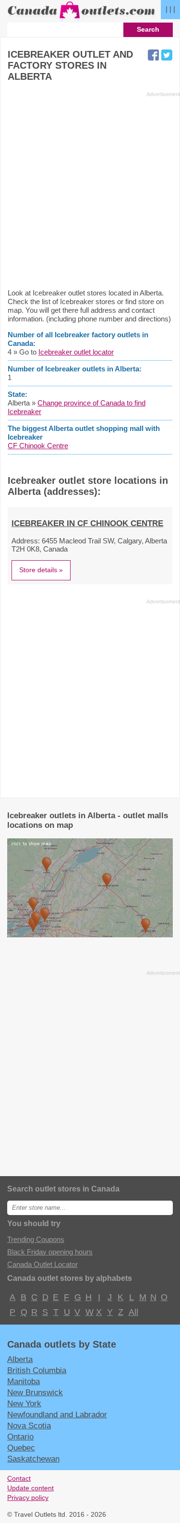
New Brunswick (35, 1392)
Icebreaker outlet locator (76, 352)
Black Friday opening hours (50, 1252)
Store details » (41, 570)
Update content (30, 1488)
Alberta (20, 1359)
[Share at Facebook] (153, 55)
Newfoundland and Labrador (57, 1414)
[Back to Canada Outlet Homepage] (81, 18)
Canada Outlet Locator (42, 1264)
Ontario (20, 1436)
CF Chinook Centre (38, 446)
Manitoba (23, 1381)
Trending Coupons (35, 1239)
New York (24, 1403)
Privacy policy (27, 1497)
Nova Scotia (29, 1425)
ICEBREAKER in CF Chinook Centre (87, 523)
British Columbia (36, 1370)
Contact (19, 1478)
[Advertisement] (90, 189)
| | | (170, 9)
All (133, 1312)
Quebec (21, 1447)
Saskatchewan (33, 1458)
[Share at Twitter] (166, 55)
